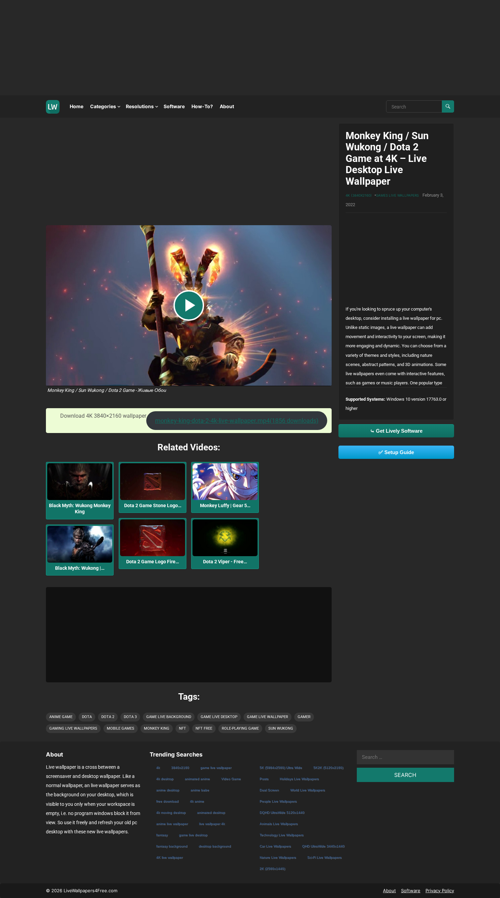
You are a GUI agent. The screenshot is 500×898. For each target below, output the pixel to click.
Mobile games (120, 728)
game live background (168, 717)
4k (158, 767)
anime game (60, 717)
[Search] (448, 106)
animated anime (197, 779)
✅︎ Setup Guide (396, 452)
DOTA (87, 717)
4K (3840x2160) (359, 195)
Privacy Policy (440, 890)
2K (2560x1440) (272, 868)
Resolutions (140, 106)
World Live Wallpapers (307, 790)
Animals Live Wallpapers (279, 824)
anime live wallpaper (172, 824)
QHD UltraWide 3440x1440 (323, 846)
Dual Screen (269, 790)
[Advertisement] (204, 47)
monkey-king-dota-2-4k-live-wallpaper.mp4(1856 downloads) (236, 420)
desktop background (215, 846)
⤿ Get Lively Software (396, 431)
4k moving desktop (171, 812)
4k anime (197, 801)
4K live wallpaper (169, 857)
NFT (182, 728)
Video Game (231, 779)
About (227, 106)
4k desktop (164, 779)
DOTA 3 (130, 717)
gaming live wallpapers (73, 728)
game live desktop (219, 717)
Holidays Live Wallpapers (299, 779)
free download (167, 801)
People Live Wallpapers (278, 801)
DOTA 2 (107, 717)
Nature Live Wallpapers (278, 857)
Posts (264, 779)
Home (76, 106)
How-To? (202, 106)
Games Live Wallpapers (397, 195)
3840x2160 (180, 767)
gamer (304, 717)
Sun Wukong (280, 728)
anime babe (199, 790)
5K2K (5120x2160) (328, 767)
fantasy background (171, 846)
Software (174, 106)
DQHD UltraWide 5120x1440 (282, 812)
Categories (103, 106)
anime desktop (167, 790)
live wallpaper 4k (212, 824)
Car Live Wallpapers (275, 846)
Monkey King (156, 728)
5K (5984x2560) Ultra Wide (281, 767)
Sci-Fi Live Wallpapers (324, 857)
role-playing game (240, 728)
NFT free (204, 728)
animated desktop (211, 812)
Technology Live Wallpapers (281, 835)
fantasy (162, 835)
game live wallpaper (267, 717)
